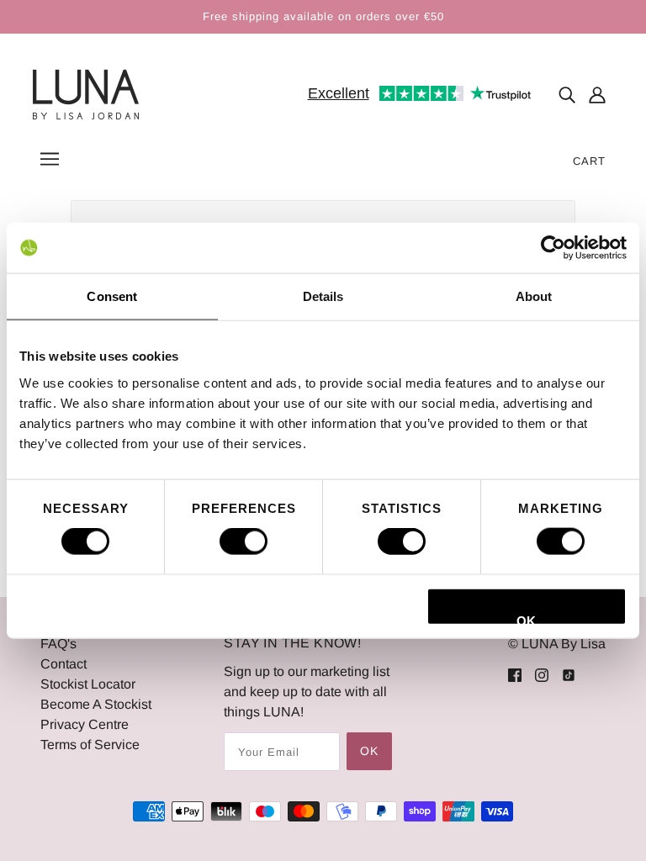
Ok (369, 751)
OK (526, 619)
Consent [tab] (112, 296)
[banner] (85, 94)
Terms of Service (90, 744)
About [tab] (534, 296)
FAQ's (58, 644)
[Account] (597, 95)
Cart (589, 161)
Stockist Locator (87, 684)
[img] (567, 95)
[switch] (243, 541)
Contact (63, 664)
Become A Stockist (95, 704)
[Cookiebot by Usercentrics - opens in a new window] (553, 248)
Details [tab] (323, 296)
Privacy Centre (84, 724)
